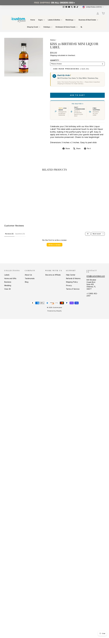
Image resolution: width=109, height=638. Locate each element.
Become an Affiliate (53, 275)
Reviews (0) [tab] (9, 234)
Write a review (54, 245)
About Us (28, 275)
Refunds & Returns (73, 278)
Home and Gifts (10, 278)
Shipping (53, 55)
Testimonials (29, 278)
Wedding (7, 285)
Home (52, 40)
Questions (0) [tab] (20, 234)
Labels (6, 275)
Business (7, 282)
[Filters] (87, 234)
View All (7, 289)
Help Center (70, 275)
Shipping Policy (72, 282)
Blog (26, 282)
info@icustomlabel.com (96, 276)
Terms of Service (73, 289)
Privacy (69, 285)
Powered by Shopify (54, 311)
